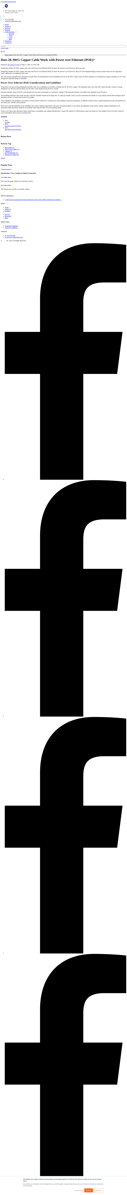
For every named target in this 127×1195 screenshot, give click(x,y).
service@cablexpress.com (13, 21)
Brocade (11, 34)
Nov (19, 126)
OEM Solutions (10, 32)
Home (7, 24)
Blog (11, 55)
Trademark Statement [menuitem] (11, 226)
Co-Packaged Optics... (6, 169)
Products (7, 30)
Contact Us (8, 43)
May (9, 129)
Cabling (8, 151)
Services (7, 28)
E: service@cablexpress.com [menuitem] (14, 237)
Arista (11, 35)
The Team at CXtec (13, 65)
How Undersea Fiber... (6, 185)
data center (9, 147)
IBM (10, 39)
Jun (6, 126)
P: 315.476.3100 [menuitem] (10, 235)
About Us (8, 26)
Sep (14, 126)
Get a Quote (4, 48)
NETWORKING (11, 153)
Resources (8, 41)
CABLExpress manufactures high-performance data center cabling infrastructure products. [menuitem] (33, 200)
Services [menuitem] (7, 214)
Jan (6, 122)
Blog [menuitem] (6, 218)
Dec (20, 129)
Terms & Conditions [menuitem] (11, 228)
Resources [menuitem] (8, 216)
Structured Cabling (12, 155)
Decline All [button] (99, 1190)
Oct (16, 126)
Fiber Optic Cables (12, 149)
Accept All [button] (88, 1190)
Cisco (10, 37)
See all (3, 158)
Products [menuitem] (7, 211)
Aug (11, 126)
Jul (8, 126)
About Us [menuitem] (8, 209)
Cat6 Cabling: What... (6, 177)
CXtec (4, 241)
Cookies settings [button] (78, 1190)
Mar (8, 122)
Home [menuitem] (7, 207)
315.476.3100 (9, 19)
